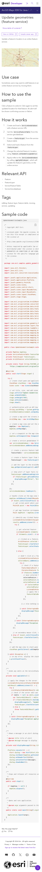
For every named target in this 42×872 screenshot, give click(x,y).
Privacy (7, 844)
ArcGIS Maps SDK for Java (14, 10)
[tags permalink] (12, 198)
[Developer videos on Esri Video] (27, 854)
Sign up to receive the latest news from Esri (20, 847)
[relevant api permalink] (28, 174)
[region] (20, 522)
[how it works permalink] (29, 120)
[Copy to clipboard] (35, 225)
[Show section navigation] (37, 10)
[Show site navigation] (37, 3)
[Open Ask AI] (27, 3)
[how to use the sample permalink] (18, 100)
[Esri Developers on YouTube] (34, 854)
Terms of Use (31, 844)
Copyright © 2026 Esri (13, 841)
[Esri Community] (6, 854)
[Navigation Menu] (37, 867)
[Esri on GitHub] (13, 854)
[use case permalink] (21, 77)
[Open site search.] (32, 3)
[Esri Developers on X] (20, 854)
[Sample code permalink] (30, 215)
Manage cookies (18, 844)
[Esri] (20, 865)
